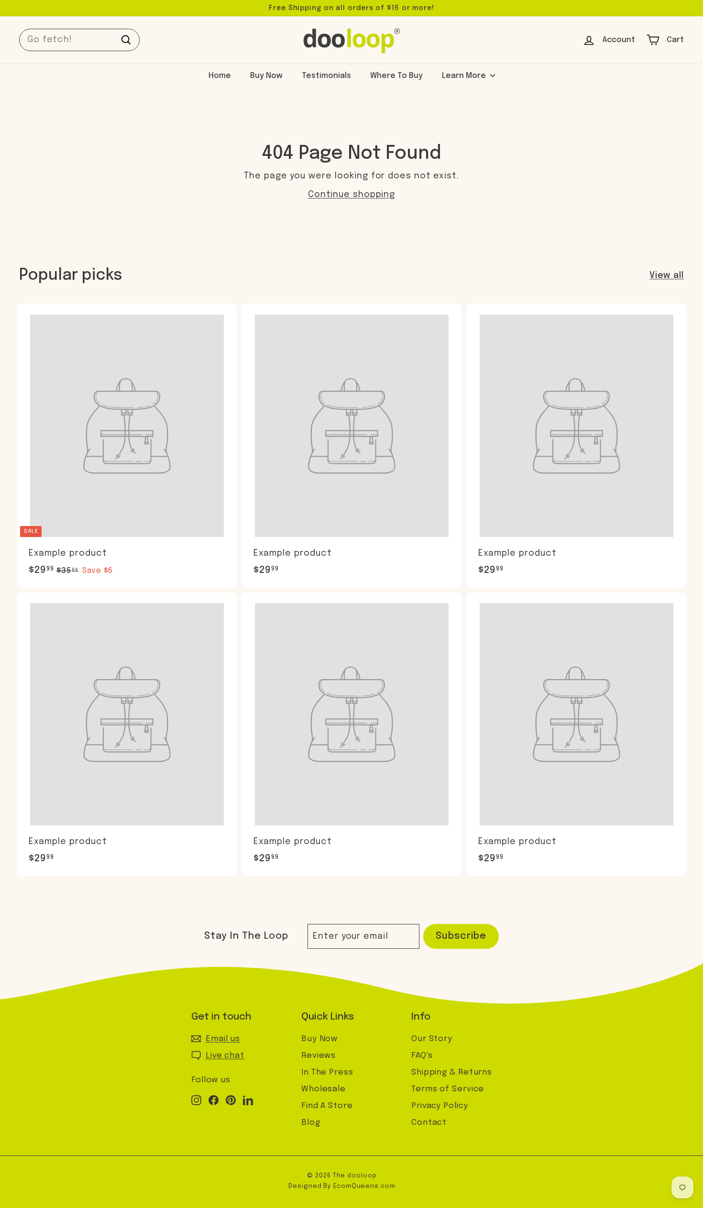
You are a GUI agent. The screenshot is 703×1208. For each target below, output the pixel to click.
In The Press (327, 1072)
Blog (310, 1123)
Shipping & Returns (451, 1072)
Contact (429, 1123)
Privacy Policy (439, 1106)
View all (666, 275)
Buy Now (266, 76)
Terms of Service (447, 1089)
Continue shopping (351, 194)
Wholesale (323, 1089)
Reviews (318, 1056)
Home (220, 76)
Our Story (431, 1039)
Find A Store (327, 1106)
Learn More (465, 76)
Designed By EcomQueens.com (341, 1186)
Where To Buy (396, 76)
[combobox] (79, 40)
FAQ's (422, 1056)
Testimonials (326, 76)
